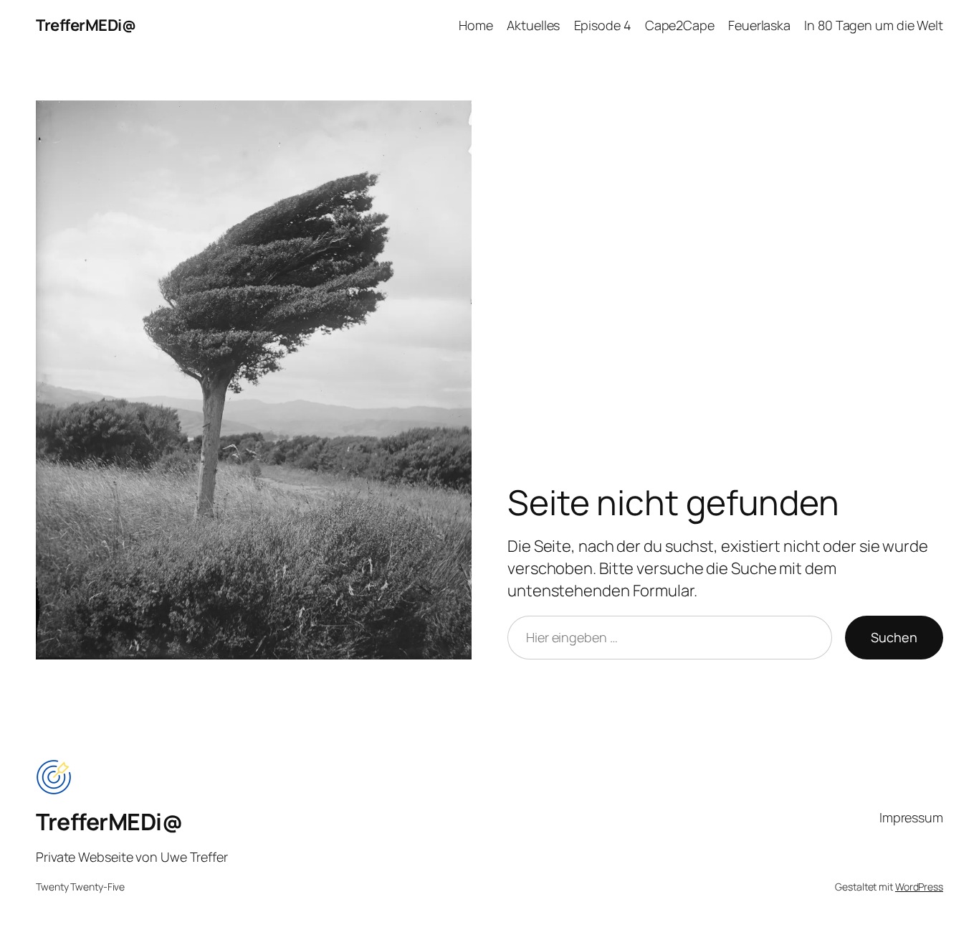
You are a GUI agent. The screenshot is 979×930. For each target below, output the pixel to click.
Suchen (894, 637)
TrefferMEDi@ (85, 25)
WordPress (919, 886)
